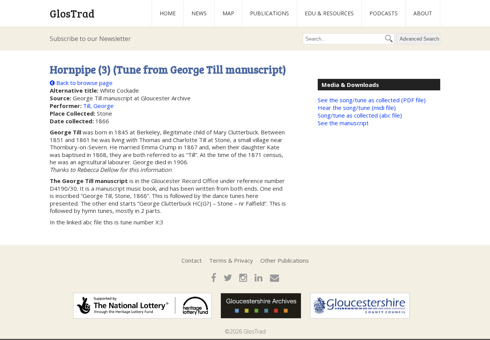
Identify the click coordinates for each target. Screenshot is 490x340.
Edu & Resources (329, 13)
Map (228, 13)
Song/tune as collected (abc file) (360, 115)
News (199, 13)
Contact (191, 260)
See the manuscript (343, 123)
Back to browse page (84, 83)
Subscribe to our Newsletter (90, 38)
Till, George (98, 106)
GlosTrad (72, 13)
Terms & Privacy (231, 260)
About (422, 13)
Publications (269, 13)
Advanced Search (419, 39)
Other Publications (284, 260)
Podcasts (383, 13)
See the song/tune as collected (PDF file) (372, 100)
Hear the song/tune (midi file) (357, 107)
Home (168, 13)
